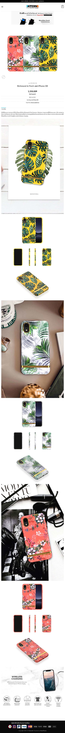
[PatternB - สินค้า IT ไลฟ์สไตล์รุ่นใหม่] (32, 7)
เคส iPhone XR (32, 83)
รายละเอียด (3, 109)
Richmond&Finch (35, 102)
